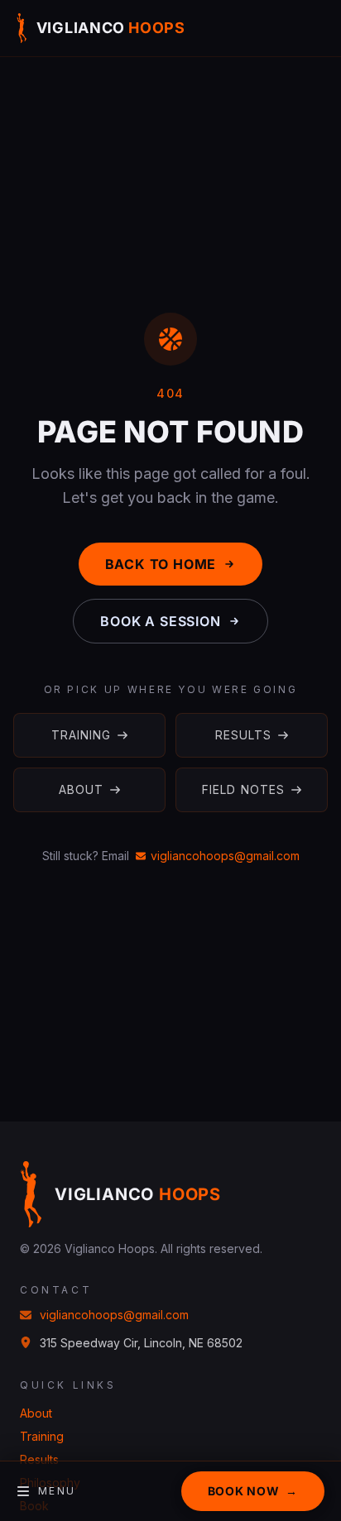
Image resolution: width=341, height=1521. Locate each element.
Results (243, 735)
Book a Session (160, 621)
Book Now (253, 1491)
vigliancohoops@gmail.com (225, 856)
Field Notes (243, 789)
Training (81, 735)
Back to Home (161, 564)
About (81, 789)
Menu (57, 1491)
